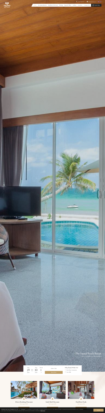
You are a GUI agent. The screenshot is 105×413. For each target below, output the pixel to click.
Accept (98, 410)
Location (80, 5)
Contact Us (87, 5)
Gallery (74, 5)
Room (41, 367)
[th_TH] (100, 2)
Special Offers (67, 5)
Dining (61, 5)
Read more (42, 410)
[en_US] (99, 2)
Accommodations (42, 5)
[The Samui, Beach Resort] (7, 7)
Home (35, 5)
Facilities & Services (53, 5)
